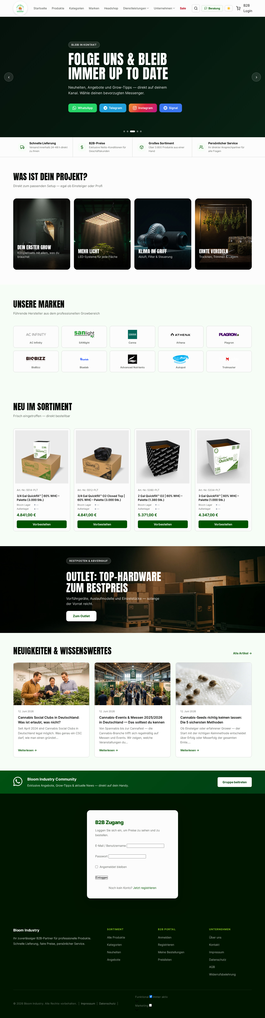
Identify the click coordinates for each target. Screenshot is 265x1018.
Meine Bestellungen (171, 952)
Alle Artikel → (242, 653)
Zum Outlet (81, 616)
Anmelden (164, 937)
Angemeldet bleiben (113, 867)
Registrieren (166, 944)
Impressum (216, 952)
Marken (94, 8)
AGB (212, 967)
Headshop (111, 8)
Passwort (101, 856)
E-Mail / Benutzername (110, 845)
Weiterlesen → (27, 750)
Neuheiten (114, 952)
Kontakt (214, 944)
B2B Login (248, 8)
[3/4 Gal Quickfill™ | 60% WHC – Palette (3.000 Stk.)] (41, 457)
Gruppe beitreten (235, 782)
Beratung (214, 8)
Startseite (40, 8)
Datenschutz (217, 959)
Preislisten (165, 959)
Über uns (215, 937)
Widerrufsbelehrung (222, 974)
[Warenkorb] (238, 8)
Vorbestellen (42, 524)
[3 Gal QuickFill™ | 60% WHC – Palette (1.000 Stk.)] (223, 457)
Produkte (58, 8)
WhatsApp (85, 108)
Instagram (145, 108)
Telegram (115, 108)
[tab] (124, 131)
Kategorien (76, 8)
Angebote (113, 959)
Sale (183, 8)
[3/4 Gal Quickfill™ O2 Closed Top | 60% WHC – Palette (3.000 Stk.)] (102, 457)
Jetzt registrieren (144, 888)
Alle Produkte (116, 937)
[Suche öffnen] (196, 8)
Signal (173, 108)
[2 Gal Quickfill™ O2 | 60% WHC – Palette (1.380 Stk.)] (163, 457)
